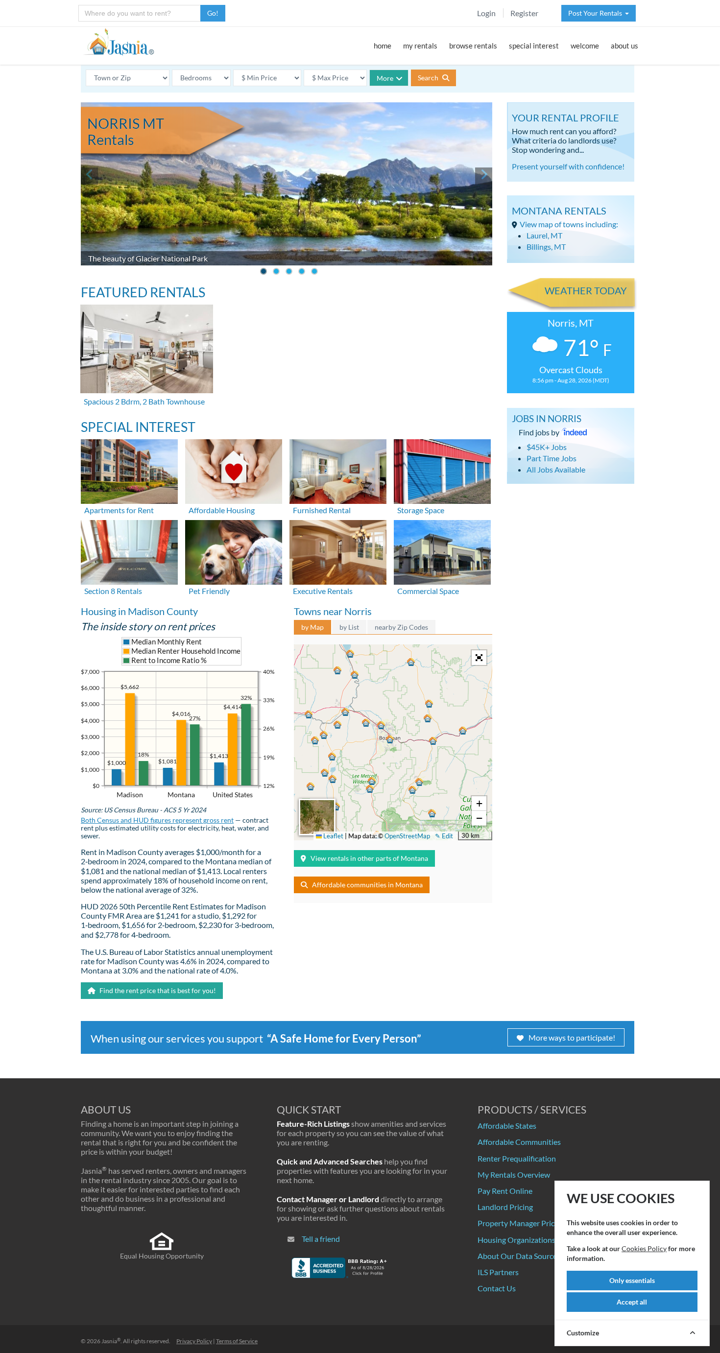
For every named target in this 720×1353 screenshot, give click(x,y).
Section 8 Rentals (113, 590)
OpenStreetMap (407, 836)
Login (486, 13)
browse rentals (473, 45)
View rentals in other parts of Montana (369, 858)
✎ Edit (444, 836)
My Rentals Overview (514, 1174)
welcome (585, 45)
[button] (390, 739)
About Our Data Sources (519, 1255)
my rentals (420, 45)
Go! (212, 13)
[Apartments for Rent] (129, 470)
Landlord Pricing (505, 1206)
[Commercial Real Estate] (442, 551)
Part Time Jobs (551, 458)
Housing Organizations (516, 1239)
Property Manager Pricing (521, 1223)
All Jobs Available (556, 469)
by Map (312, 627)
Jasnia (110, 1341)
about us (624, 45)
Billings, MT (546, 246)
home (382, 45)
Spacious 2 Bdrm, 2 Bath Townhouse (144, 401)
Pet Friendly (209, 590)
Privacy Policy (194, 1341)
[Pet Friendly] (233, 551)
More (385, 78)
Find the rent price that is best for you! (157, 990)
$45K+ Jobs (547, 446)
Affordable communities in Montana (367, 884)
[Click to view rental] (147, 349)
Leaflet (332, 836)
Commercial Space (428, 590)
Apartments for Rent (119, 510)
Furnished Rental (322, 510)
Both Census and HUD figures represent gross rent (157, 820)
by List (349, 627)
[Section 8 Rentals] (129, 551)
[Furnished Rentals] (337, 470)
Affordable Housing (222, 510)
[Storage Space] (442, 470)
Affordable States (507, 1125)
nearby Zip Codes (401, 627)
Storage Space (420, 510)
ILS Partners (498, 1272)
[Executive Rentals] (337, 551)
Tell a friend (321, 1238)
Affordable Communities (519, 1141)
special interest (534, 45)
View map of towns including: (569, 224)
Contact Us (497, 1288)
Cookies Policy (644, 1248)
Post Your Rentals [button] (596, 13)
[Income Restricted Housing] (233, 470)
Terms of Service (237, 1341)
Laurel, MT (544, 235)
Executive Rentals (323, 590)
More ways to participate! (571, 1037)
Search (429, 77)
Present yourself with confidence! (568, 166)
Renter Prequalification (517, 1158)
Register (524, 13)
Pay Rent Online (505, 1190)
